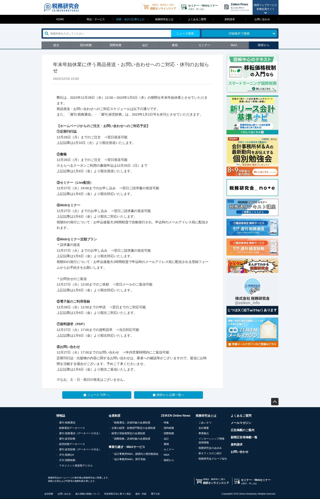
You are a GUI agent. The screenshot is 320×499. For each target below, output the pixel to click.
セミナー (204, 45)
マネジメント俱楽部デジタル (76, 465)
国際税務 (115, 45)
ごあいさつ (205, 422)
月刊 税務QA (66, 454)
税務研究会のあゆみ (210, 447)
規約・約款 (140, 494)
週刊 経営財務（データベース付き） (80, 449)
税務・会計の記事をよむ (130, 19)
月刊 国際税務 (67, 460)
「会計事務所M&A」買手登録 (128, 459)
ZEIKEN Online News (175, 415)
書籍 (175, 45)
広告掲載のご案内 (242, 430)
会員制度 (115, 415)
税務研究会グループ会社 (213, 458)
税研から (264, 45)
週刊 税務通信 (67, 422)
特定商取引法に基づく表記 (117, 494)
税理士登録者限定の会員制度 (128, 433)
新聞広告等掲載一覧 (244, 437)
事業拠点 (204, 433)
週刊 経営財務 (67, 438)
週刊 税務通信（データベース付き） (80, 433)
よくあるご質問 (197, 19)
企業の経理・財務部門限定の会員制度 (133, 427)
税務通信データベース (72, 427)
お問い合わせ (262, 19)
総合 (56, 45)
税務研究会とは (164, 19)
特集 (166, 422)
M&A (234, 45)
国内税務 (86, 45)
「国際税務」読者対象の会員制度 (130, 438)
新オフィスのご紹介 (210, 453)
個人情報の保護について (87, 494)
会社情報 (48, 494)
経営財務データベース (72, 444)
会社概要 (204, 427)
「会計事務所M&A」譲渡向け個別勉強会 (135, 453)
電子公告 (155, 494)
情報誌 (60, 415)
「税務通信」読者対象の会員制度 (130, 422)
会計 (145, 45)
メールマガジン (241, 422)
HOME (60, 19)
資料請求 (229, 19)
